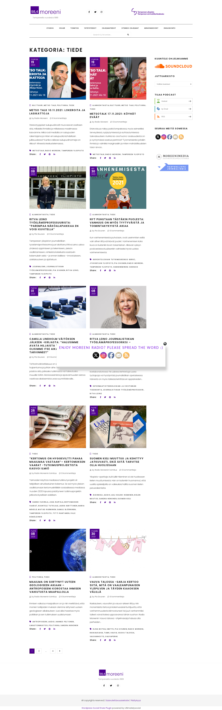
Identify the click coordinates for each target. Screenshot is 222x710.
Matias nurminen (47, 509)
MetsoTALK (38, 151)
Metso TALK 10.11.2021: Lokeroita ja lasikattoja (57, 111)
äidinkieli (98, 495)
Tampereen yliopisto (73, 151)
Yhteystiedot (90, 28)
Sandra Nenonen (108, 499)
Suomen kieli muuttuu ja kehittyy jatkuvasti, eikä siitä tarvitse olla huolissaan (117, 462)
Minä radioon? (151, 28)
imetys (110, 629)
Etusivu (50, 28)
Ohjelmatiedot (109, 28)
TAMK (107, 633)
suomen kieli (124, 499)
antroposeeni (40, 622)
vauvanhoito (97, 636)
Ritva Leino (72, 270)
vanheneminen (120, 267)
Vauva (113, 633)
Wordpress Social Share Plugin (97, 708)
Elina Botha (99, 629)
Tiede (72, 105)
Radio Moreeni (53, 151)
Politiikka (62, 105)
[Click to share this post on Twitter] (45, 154)
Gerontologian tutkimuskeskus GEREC (114, 259)
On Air (62, 28)
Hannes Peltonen (65, 622)
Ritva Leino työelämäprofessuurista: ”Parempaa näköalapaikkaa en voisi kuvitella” (54, 224)
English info (169, 28)
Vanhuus (133, 267)
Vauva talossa (126, 633)
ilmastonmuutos (38, 625)
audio (107, 495)
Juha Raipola (56, 502)
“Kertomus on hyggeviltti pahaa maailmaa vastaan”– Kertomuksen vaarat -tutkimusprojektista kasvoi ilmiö (57, 463)
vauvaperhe (111, 636)
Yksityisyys (136, 700)
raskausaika (96, 633)
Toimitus (74, 28)
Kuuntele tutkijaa (48, 506)
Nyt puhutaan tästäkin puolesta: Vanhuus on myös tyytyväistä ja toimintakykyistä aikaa (117, 222)
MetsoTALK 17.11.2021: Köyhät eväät (113, 115)
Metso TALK (50, 105)
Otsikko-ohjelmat (130, 28)
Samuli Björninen (66, 509)
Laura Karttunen (68, 506)
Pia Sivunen (59, 270)
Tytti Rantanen (61, 513)
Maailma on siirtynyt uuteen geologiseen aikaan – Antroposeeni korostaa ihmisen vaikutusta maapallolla (55, 587)
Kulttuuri (37, 105)
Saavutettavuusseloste (117, 700)
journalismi (39, 266)
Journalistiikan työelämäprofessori (123, 390)
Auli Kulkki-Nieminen (122, 495)
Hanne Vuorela (40, 502)
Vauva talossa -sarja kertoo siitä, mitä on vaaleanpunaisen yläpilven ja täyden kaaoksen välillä (115, 587)
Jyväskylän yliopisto (101, 263)
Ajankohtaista (100, 105)
